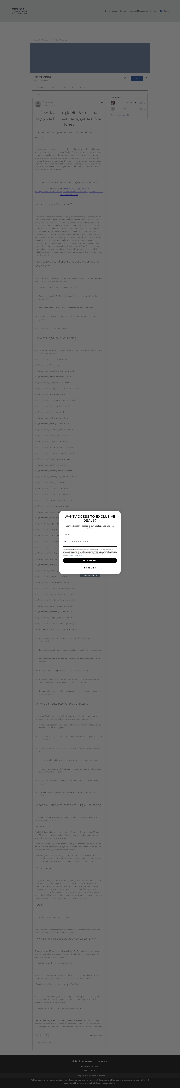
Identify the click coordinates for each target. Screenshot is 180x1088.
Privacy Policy (73, 555)
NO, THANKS (90, 568)
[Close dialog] (117, 513)
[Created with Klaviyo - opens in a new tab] (90, 575)
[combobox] (67, 541)
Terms (80, 555)
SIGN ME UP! (90, 561)
